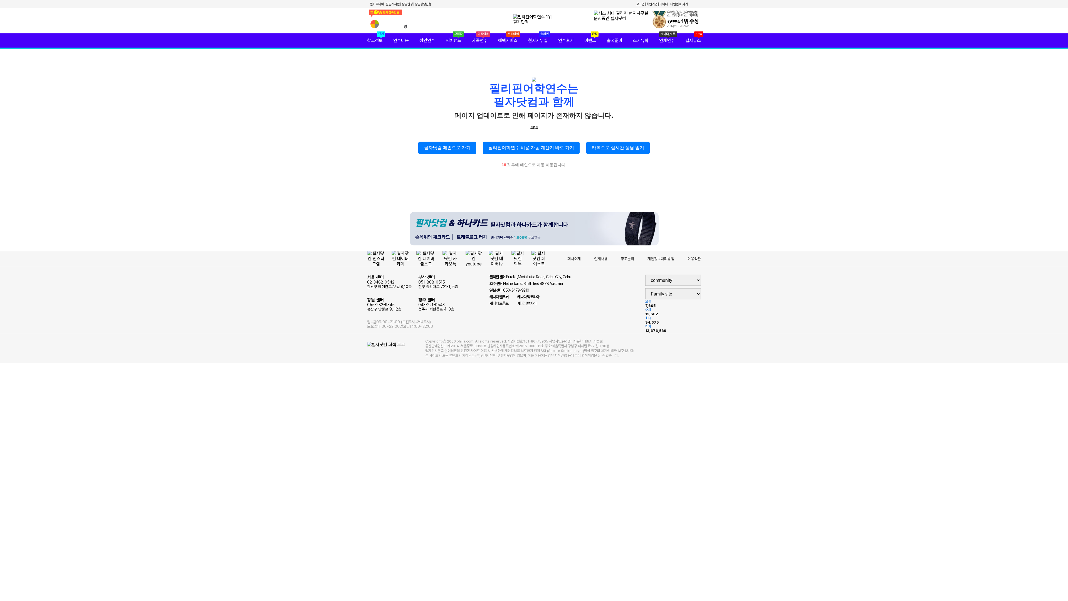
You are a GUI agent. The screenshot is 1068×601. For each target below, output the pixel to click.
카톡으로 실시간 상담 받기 (618, 147)
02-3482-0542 (389, 282)
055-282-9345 (384, 304)
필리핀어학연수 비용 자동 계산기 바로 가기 (531, 147)
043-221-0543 (436, 304)
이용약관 (694, 259)
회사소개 (574, 259)
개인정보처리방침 (660, 259)
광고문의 (627, 259)
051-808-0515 (438, 282)
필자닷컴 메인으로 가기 (447, 147)
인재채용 (600, 259)
